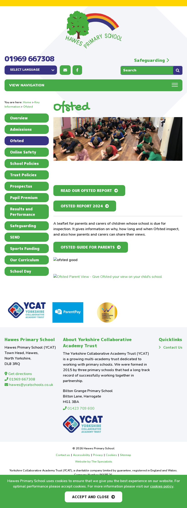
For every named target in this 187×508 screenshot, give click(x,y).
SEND (15, 237)
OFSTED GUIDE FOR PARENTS (88, 247)
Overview (19, 118)
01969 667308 (29, 59)
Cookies (111, 455)
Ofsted (17, 140)
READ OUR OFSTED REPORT (86, 190)
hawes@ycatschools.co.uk (30, 384)
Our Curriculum (24, 259)
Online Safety (23, 152)
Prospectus (21, 186)
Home (27, 102)
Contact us (63, 455)
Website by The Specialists (93, 462)
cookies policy (161, 486)
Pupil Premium (24, 197)
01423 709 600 (80, 408)
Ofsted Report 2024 (82, 206)
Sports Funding (24, 248)
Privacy (98, 455)
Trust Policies (23, 174)
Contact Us (172, 347)
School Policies (24, 163)
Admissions (21, 129)
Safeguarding (150, 60)
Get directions (19, 373)
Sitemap (125, 455)
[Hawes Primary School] (93, 30)
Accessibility (81, 455)
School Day (20, 271)
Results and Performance (22, 211)
